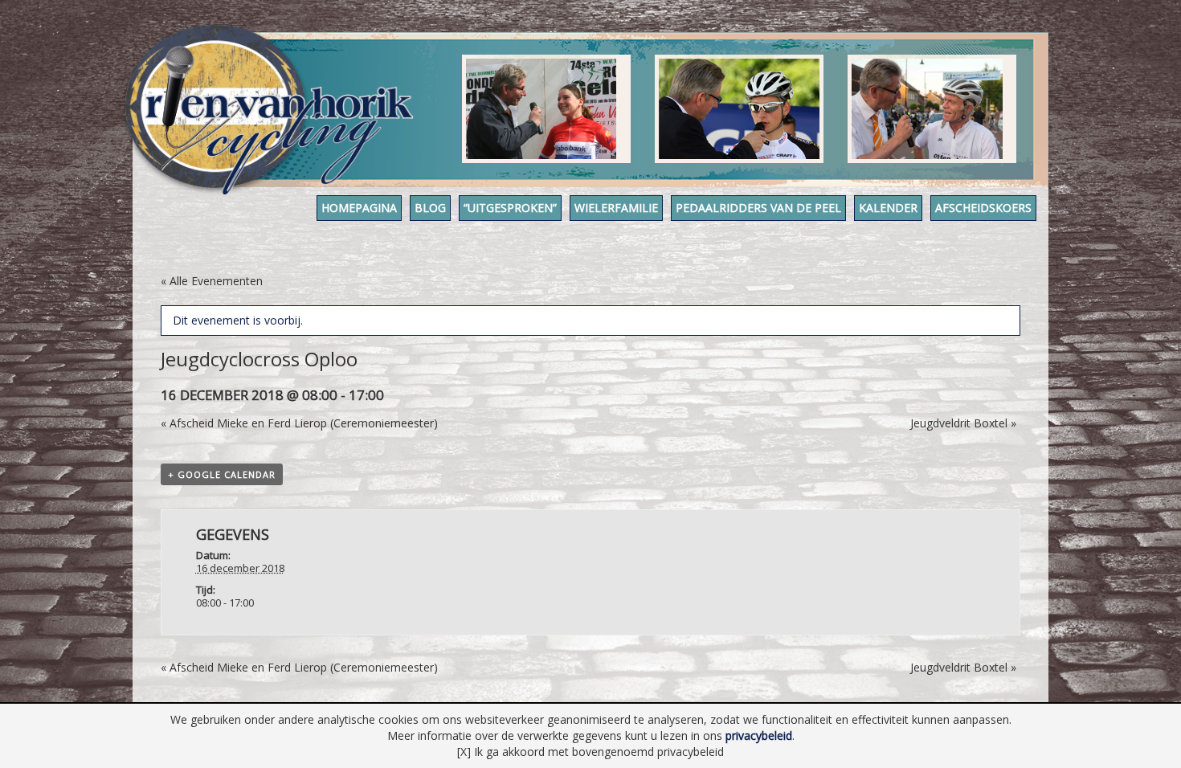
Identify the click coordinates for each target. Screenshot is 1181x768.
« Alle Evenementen (212, 280)
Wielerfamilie (616, 207)
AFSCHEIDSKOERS (983, 207)
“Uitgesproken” (510, 207)
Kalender (888, 207)
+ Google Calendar (222, 474)
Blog (430, 207)
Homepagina (359, 207)
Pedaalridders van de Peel (758, 207)
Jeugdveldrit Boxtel (963, 423)
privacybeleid (758, 735)
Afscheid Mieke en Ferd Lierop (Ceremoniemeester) (299, 423)
